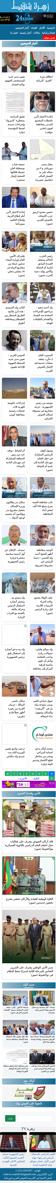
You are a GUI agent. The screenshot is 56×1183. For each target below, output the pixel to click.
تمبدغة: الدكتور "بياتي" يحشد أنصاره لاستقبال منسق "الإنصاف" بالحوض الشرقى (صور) (15, 1010)
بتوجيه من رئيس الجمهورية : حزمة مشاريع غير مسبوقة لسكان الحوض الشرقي (42, 411)
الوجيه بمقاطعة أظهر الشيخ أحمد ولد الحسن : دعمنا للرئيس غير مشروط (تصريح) (43, 558)
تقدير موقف (49, 38)
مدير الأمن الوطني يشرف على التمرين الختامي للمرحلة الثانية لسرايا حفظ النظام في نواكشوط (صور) (30, 971)
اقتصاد (34, 28)
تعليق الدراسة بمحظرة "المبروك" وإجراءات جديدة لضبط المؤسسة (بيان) (14, 124)
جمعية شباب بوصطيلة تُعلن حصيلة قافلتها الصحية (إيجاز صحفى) (17, 172)
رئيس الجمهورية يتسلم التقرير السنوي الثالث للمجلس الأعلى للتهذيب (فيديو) (13, 1159)
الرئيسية (51, 28)
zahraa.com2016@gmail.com (19, 1174)
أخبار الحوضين (22, 28)
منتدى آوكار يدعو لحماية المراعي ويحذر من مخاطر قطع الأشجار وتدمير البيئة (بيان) (42, 756)
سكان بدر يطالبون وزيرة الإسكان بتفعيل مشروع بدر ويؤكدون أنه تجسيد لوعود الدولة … (15, 510)
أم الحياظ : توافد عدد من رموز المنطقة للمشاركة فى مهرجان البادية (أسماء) (15, 458)
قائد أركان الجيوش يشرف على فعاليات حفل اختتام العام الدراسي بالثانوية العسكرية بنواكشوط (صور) (29, 845)
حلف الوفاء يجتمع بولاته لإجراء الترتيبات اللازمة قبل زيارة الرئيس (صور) (43, 605)
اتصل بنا (14, 33)
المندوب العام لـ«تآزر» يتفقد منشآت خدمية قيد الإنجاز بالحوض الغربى (43, 363)
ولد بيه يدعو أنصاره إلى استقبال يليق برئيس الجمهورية (15, 653)
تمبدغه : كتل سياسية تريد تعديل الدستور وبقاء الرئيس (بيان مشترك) (43, 1010)
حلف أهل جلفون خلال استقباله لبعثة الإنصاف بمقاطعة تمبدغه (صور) (17, 1039)
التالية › (35, 778)
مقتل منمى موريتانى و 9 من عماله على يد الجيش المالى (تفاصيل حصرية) (44, 172)
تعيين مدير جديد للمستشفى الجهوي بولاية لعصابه (15, 80)
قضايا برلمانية (48, 33)
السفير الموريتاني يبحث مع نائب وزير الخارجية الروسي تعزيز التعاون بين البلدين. (43, 1068)
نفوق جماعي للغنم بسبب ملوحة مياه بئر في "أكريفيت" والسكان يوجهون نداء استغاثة (43, 709)
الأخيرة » (22, 778)
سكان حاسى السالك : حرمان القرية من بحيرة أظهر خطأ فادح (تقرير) (16, 709)
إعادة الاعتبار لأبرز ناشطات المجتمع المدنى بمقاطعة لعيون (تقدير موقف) (43, 124)
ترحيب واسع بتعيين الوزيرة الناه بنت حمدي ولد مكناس (15, 752)
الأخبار (42, 28)
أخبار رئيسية (25, 33)
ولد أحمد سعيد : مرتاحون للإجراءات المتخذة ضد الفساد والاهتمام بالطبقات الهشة (43, 315)
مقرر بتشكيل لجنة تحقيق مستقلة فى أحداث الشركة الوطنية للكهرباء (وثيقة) (15, 1068)
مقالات (36, 33)
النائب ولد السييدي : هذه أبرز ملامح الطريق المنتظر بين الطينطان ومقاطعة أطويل (14, 315)
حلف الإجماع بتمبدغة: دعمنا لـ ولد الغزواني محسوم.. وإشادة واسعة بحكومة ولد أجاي (42, 1039)
